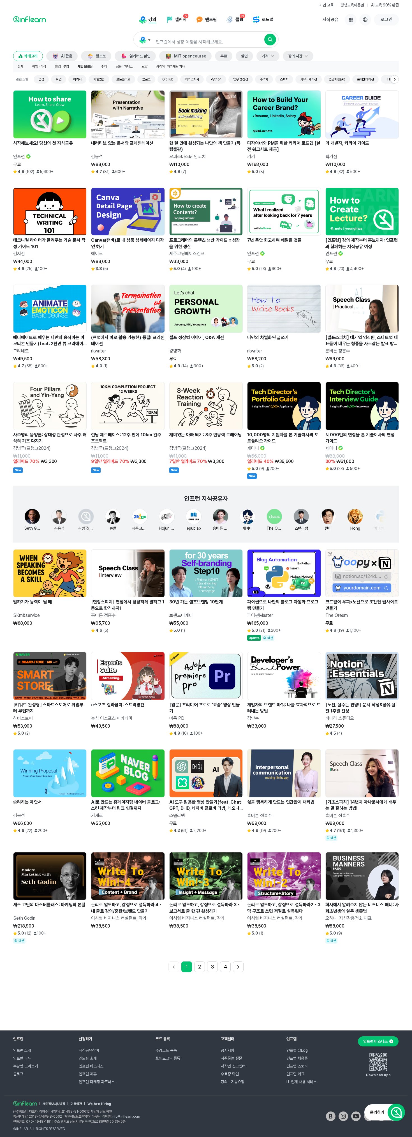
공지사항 (227, 1050)
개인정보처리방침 (54, 1104)
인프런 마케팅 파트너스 (97, 1082)
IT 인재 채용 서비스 (301, 1082)
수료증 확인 (230, 1074)
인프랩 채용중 (297, 1058)
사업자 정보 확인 (101, 1111)
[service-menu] (351, 20)
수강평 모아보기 (25, 1066)
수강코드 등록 (166, 1050)
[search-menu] (144, 40)
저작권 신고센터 (233, 1066)
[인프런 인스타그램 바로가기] (343, 1116)
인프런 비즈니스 (91, 1066)
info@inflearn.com (126, 1116)
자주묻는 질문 (231, 1058)
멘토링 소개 (88, 1058)
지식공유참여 (89, 1050)
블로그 (18, 1074)
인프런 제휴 (88, 1074)
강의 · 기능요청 (232, 1082)
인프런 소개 (22, 1050)
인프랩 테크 (295, 1074)
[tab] (20, 66)
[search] (270, 39)
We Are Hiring (99, 1104)
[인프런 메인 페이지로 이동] (29, 19)
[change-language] (365, 20)
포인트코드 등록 (168, 1058)
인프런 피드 (22, 1058)
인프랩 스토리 (297, 1066)
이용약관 (76, 1104)
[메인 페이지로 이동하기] (25, 1103)
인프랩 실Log (297, 1050)
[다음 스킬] (394, 79)
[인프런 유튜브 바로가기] (356, 1116)
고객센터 (227, 1039)
